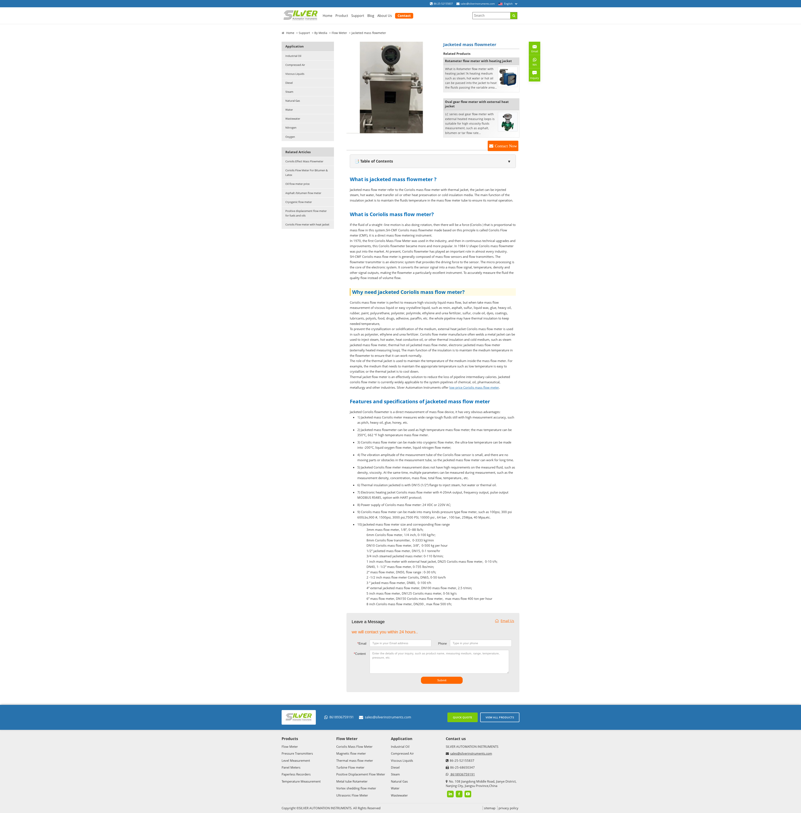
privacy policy (508, 808)
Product (341, 15)
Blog (370, 15)
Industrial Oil (293, 56)
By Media (320, 33)
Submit (441, 680)
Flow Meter (339, 33)
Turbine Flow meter (350, 767)
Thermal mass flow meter (354, 760)
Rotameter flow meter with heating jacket (478, 61)
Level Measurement (296, 760)
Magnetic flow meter (351, 753)
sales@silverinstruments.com (478, 3)
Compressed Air (295, 65)
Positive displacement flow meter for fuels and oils (306, 213)
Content (360, 653)
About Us (384, 15)
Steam (289, 92)
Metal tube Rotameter (352, 781)
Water (289, 109)
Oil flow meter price (297, 184)
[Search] (513, 15)
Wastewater (292, 118)
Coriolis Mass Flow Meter (354, 746)
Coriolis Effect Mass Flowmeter (304, 161)
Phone (442, 643)
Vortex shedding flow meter (356, 788)
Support (357, 15)
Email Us (507, 621)
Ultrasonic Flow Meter (352, 795)
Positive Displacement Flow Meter (360, 774)
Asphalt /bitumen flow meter (303, 193)
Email (361, 643)
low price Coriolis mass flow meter (474, 387)
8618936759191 (341, 717)
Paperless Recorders (296, 774)
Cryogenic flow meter (298, 202)
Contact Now (506, 146)
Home (327, 15)
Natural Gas (292, 101)
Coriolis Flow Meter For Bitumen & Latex (306, 172)
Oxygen (290, 137)
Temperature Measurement (301, 781)
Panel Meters (291, 767)
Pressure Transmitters (297, 753)
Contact (404, 15)
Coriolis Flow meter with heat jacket (307, 224)
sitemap (489, 808)
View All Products (500, 717)
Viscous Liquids (294, 74)
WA (533, 65)
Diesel (289, 83)
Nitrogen (290, 127)
